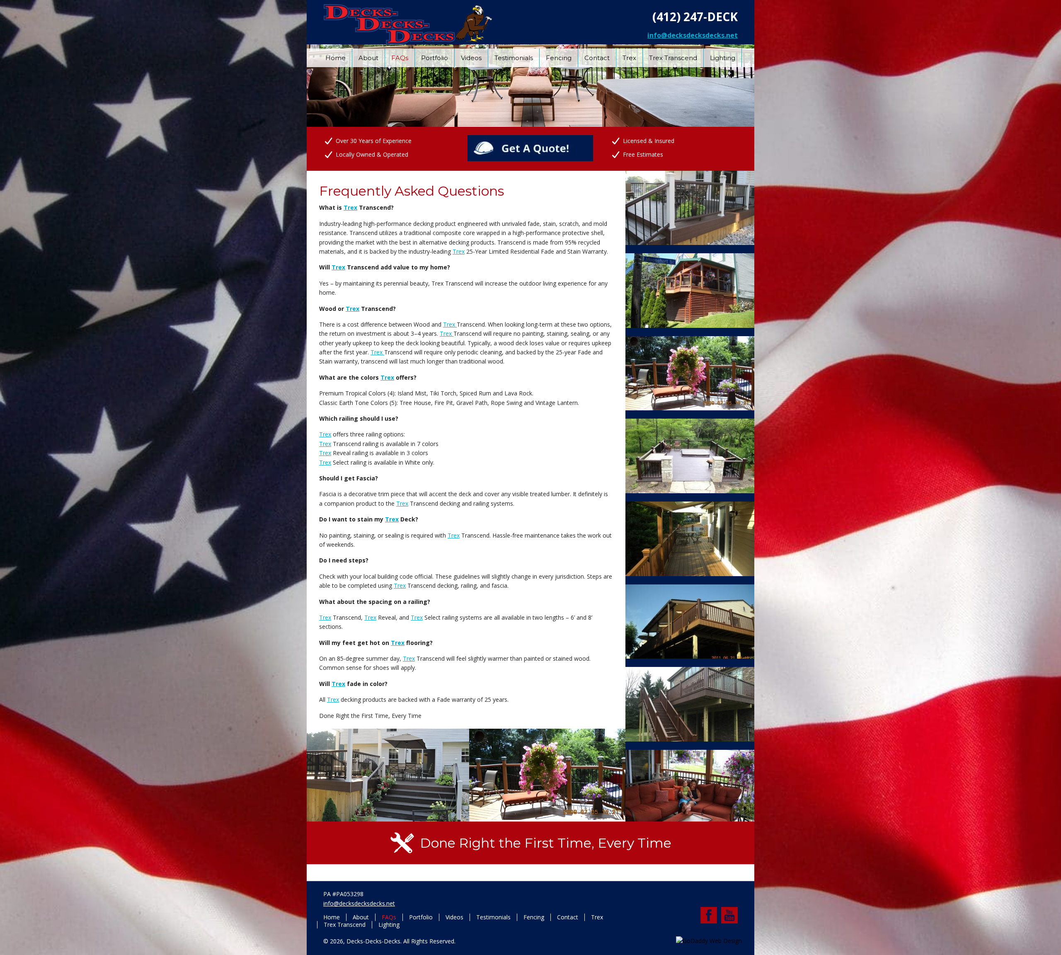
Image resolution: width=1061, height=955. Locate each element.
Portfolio (421, 917)
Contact (567, 917)
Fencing (533, 917)
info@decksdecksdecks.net (692, 35)
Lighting (389, 924)
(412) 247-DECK (695, 16)
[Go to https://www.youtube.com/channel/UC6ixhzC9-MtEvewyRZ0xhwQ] (729, 915)
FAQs (389, 917)
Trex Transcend (345, 924)
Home (331, 917)
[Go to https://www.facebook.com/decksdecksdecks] (708, 915)
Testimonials (493, 917)
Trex (350, 207)
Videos (454, 917)
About (361, 917)
